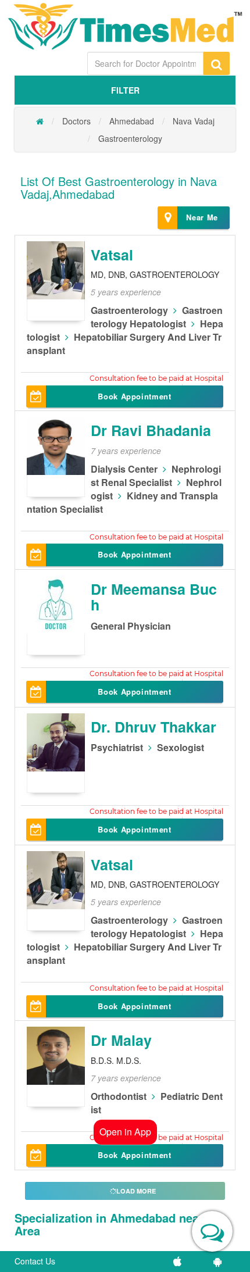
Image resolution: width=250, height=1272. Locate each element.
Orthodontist (119, 1096)
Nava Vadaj (194, 121)
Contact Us (35, 1261)
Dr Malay (121, 1040)
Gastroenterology (130, 138)
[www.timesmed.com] (40, 121)
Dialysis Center (124, 469)
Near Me (202, 217)
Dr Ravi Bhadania (151, 430)
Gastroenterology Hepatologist (157, 316)
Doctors (76, 121)
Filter (125, 90)
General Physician (131, 626)
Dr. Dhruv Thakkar (153, 726)
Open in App (125, 1131)
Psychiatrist (117, 747)
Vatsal (112, 254)
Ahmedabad (131, 121)
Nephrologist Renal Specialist (156, 475)
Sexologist (180, 747)
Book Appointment (134, 396)
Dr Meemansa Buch (154, 597)
